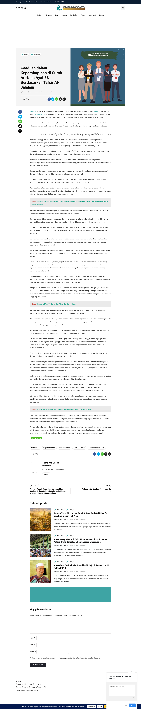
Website (33, 651)
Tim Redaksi (30, 2)
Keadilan (33, 111)
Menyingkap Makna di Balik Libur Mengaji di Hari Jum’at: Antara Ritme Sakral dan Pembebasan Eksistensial (80, 541)
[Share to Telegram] (60, 99)
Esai (56, 15)
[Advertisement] (70, 34)
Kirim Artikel (47, 2)
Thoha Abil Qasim (26, 92)
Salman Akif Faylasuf (60, 519)
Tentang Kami (20, 2)
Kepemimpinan (49, 447)
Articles (46, 474)
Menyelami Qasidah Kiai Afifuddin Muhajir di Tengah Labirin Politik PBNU (82, 567)
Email (32, 645)
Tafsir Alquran (64, 447)
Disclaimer (38, 2)
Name (32, 638)
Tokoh (83, 15)
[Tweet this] (52, 99)
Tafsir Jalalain (79, 447)
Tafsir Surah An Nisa (96, 447)
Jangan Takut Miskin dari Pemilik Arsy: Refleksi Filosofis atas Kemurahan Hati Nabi (80, 515)
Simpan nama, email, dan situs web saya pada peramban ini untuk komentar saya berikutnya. (66, 658)
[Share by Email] (64, 99)
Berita (39, 15)
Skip (126, 705)
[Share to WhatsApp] (56, 99)
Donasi (101, 15)
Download (92, 15)
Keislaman (48, 15)
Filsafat (64, 15)
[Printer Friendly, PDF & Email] (36, 438)
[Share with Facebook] (49, 99)
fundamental (40, 114)
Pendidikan (74, 15)
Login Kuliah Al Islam (59, 2)
